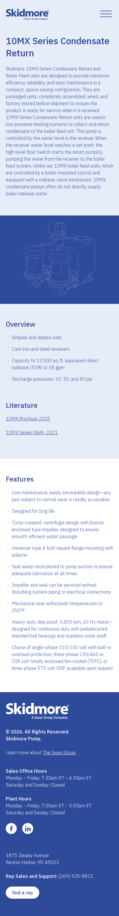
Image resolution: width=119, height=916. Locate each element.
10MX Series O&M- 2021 (32, 432)
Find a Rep (22, 892)
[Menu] (106, 14)
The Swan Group (59, 752)
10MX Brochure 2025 (28, 418)
